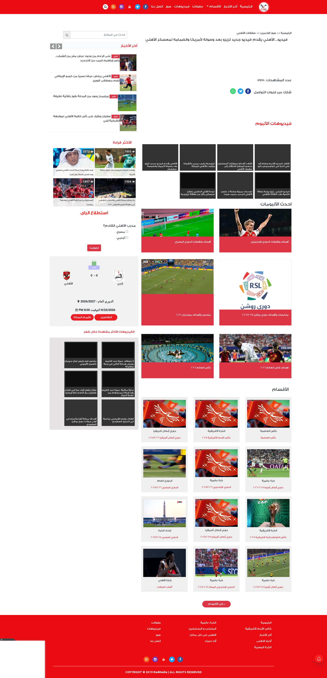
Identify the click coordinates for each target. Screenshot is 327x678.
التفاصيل (106, 317)
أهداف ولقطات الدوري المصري (193, 241)
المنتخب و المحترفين (202, 628)
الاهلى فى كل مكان (203, 635)
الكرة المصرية (262, 647)
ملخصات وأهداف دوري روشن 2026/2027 (265, 314)
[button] (53, 46)
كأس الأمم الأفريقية (258, 628)
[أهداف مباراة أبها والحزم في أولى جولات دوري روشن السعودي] (81, 414)
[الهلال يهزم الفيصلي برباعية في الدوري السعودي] (118, 414)
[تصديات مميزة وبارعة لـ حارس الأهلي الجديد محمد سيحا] (235, 187)
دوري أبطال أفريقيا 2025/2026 (165, 437)
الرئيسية (245, 6)
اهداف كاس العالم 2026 (275, 367)
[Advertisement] (222, 109)
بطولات (197, 6)
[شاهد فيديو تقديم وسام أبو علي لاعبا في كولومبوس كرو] (273, 159)
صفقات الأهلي (246, 33)
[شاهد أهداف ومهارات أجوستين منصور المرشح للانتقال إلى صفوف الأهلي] (235, 159)
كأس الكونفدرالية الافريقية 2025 (268, 537)
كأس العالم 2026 (201, 367)
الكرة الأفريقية (216, 431)
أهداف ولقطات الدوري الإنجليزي (270, 241)
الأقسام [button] (215, 6)
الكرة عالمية (208, 622)
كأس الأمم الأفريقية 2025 (216, 437)
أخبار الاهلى (263, 641)
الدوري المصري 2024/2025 (164, 537)
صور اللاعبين (268, 33)
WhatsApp (233, 91)
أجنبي (121, 238)
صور (168, 6)
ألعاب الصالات (164, 587)
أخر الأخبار (230, 6)
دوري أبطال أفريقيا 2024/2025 (216, 537)
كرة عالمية (268, 480)
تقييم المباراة (82, 317)
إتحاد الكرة (164, 530)
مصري (121, 232)
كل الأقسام (216, 604)
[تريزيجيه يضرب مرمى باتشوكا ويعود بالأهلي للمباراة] (198, 159)
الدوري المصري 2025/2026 (164, 487)
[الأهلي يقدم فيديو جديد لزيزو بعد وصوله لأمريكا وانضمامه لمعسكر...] (160, 159)
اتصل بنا (157, 6)
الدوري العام (164, 480)
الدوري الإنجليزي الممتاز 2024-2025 (216, 587)
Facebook (248, 91)
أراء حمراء (210, 641)
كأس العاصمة (268, 431)
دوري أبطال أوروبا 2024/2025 (268, 587)
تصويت (94, 247)
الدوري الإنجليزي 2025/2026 (216, 487)
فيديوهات (181, 6)
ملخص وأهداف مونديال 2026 (194, 314)
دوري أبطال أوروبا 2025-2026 (268, 487)
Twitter (240, 91)
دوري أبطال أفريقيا (164, 431)
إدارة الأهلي (164, 580)
